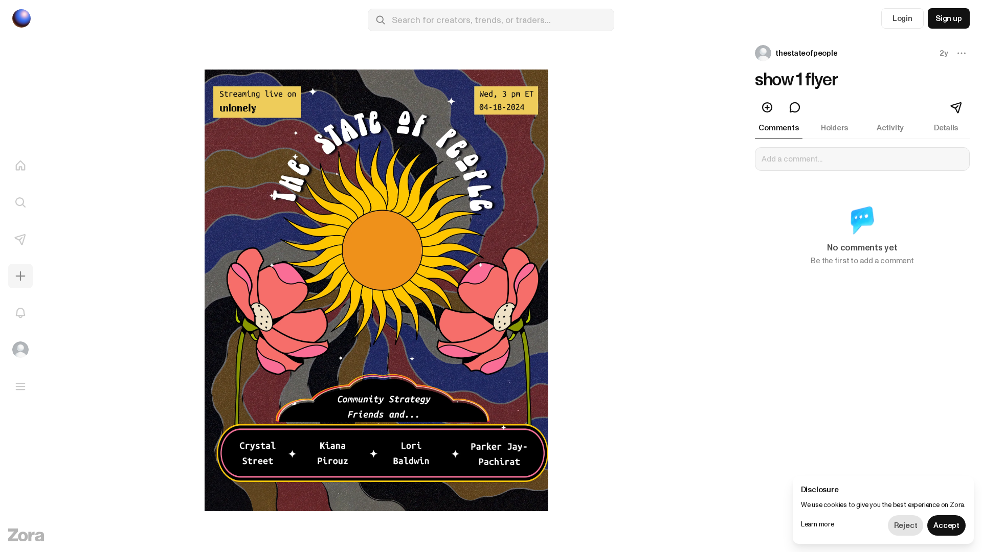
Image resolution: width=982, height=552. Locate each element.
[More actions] (961, 53)
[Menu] (20, 386)
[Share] (957, 107)
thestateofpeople (806, 53)
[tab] (779, 128)
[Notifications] (20, 313)
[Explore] (20, 202)
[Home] (20, 165)
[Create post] (20, 276)
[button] (797, 53)
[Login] (20, 349)
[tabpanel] (862, 212)
